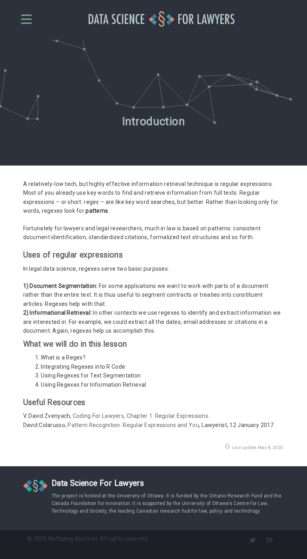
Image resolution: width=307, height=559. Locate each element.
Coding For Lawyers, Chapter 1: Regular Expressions (140, 416)
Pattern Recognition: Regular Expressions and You (133, 425)
